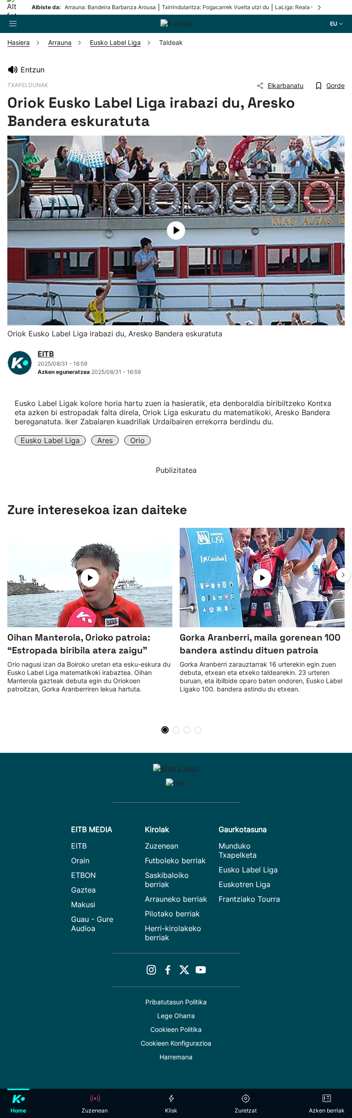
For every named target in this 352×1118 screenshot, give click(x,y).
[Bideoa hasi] (176, 230)
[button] (343, 575)
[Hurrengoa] (320, 7)
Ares (105, 440)
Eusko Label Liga (50, 440)
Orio (137, 440)
